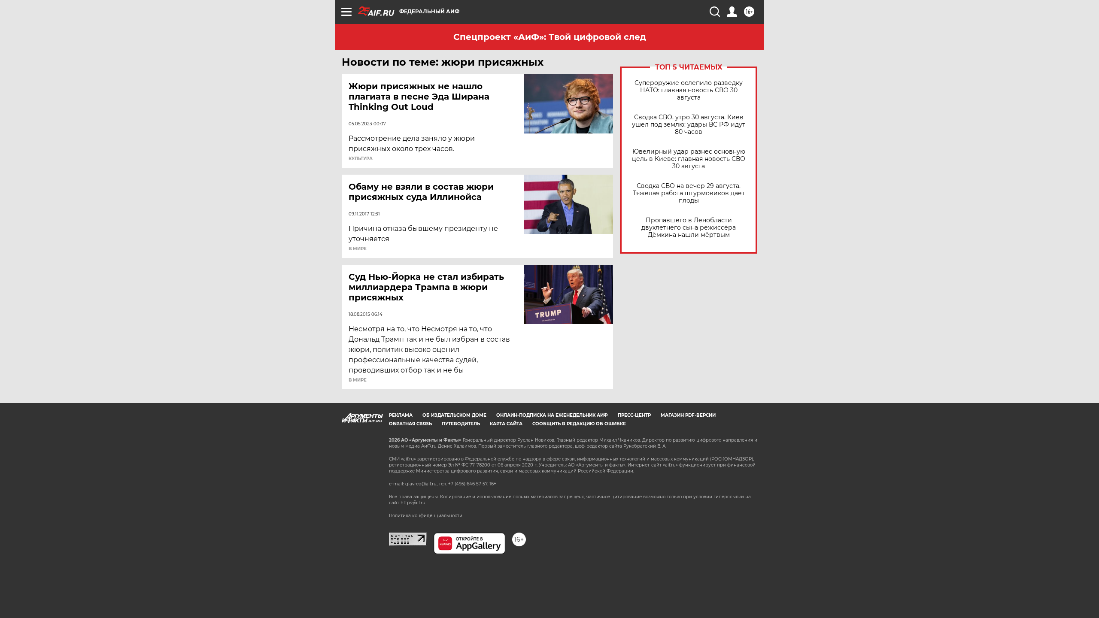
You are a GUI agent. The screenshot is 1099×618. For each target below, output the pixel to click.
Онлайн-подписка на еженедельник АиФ (552, 415)
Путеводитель (461, 424)
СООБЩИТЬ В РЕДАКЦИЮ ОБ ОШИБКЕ (579, 424)
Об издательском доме (454, 415)
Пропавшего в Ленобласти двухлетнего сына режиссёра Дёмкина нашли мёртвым (688, 228)
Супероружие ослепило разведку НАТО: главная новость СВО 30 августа (689, 90)
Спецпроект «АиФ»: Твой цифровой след (549, 37)
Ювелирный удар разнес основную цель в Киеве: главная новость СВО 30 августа (688, 159)
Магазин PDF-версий (688, 415)
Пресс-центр (634, 415)
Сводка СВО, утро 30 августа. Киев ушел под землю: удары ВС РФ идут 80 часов (688, 125)
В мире (358, 249)
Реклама (401, 415)
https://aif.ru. (413, 503)
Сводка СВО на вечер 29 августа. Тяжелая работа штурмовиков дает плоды (689, 193)
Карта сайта (506, 424)
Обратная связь (410, 424)
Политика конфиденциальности (425, 515)
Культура (361, 159)
